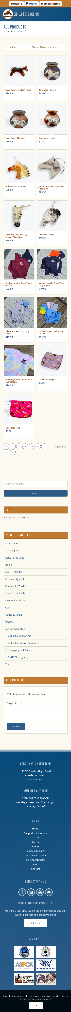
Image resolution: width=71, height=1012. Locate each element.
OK (36, 1005)
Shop (35, 864)
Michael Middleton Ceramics (22, 643)
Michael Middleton (15, 629)
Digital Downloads (15, 593)
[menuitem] (64, 14)
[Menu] (64, 14)
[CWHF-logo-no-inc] (28, 14)
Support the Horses (35, 833)
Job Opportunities (35, 859)
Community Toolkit (15, 586)
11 (38, 446)
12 (44, 446)
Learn (35, 837)
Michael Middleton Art (19, 635)
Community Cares (36, 851)
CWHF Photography (18, 657)
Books (8, 564)
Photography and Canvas (18, 650)
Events (35, 846)
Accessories (11, 543)
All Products (15, 27)
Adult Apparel (12, 550)
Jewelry (9, 621)
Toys (8, 664)
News (35, 842)
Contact (35, 868)
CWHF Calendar (13, 571)
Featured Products (15, 600)
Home (35, 828)
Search (35, 493)
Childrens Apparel (14, 579)
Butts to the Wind (14, 557)
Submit (16, 726)
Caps (8, 607)
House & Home (13, 614)
